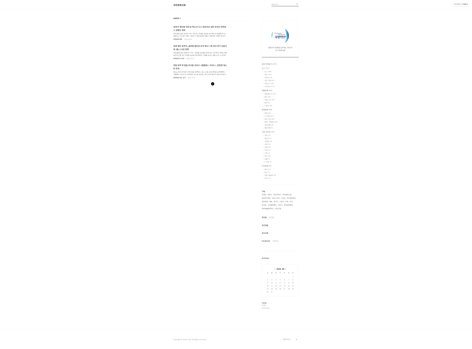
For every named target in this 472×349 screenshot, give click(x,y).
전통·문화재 (270, 175)
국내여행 (269, 125)
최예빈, (264, 194)
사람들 (268, 141)
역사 (268, 178)
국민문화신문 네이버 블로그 (290, 329)
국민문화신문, (287, 194)
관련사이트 (286, 339)
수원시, (282, 201)
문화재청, (265, 201)
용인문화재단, (288, 205)
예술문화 (267, 90)
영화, (271, 201)
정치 (268, 74)
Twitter (275, 241)
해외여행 (269, 128)
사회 (268, 135)
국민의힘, (278, 208)
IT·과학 (268, 162)
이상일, (283, 198)
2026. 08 (280, 269)
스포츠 (268, 105)
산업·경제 (269, 80)
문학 (267, 103)
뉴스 (265, 68)
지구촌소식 (269, 86)
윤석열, (264, 205)
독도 (267, 172)
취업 (268, 150)
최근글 (264, 217)
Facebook (266, 241)
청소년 (268, 138)
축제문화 (267, 109)
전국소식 (269, 83)
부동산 (268, 77)
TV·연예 (269, 116)
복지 (268, 156)
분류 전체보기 (269, 64)
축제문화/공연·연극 (179, 77)
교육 (268, 144)
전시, (291, 201)
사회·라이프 (268, 132)
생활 (268, 147)
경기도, (276, 201)
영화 (268, 113)
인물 (267, 159)
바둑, (287, 201)
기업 (267, 153)
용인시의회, (276, 198)
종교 (268, 169)
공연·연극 (269, 119)
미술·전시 (269, 100)
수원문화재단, (272, 205)
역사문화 (266, 166)
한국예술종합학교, (268, 208)
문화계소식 (270, 94)
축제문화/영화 (177, 39)
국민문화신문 (179, 5)
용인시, (270, 194)
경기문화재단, (291, 198)
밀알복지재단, (266, 198)
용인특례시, (277, 194)
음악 (268, 97)
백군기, (280, 205)
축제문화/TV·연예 (178, 58)
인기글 (271, 217)
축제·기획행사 (271, 122)
